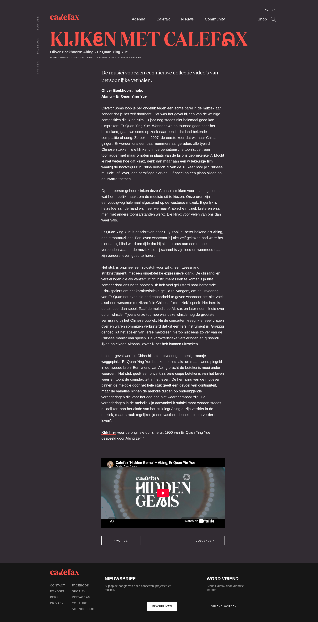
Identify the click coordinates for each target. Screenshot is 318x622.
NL (267, 9)
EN (274, 9)
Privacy (57, 603)
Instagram (81, 597)
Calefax (163, 19)
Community (215, 19)
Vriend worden (223, 606)
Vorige (122, 540)
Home (53, 57)
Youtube (37, 23)
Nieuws (187, 19)
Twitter (37, 67)
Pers (54, 597)
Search (273, 19)
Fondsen (58, 591)
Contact (57, 585)
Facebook (37, 46)
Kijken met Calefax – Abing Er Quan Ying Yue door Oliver (106, 57)
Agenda (138, 19)
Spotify (79, 591)
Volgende (204, 540)
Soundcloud (83, 609)
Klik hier (108, 432)
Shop (262, 19)
